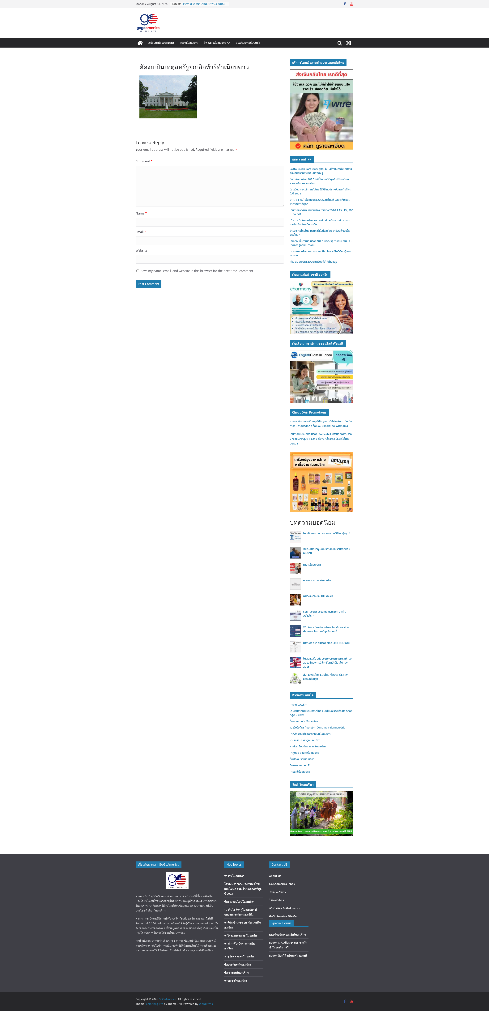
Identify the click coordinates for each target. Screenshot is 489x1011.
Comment (144, 161)
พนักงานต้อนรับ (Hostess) (318, 596)
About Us (275, 876)
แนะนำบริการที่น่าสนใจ (248, 43)
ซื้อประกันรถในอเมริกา (302, 759)
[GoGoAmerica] (140, 43)
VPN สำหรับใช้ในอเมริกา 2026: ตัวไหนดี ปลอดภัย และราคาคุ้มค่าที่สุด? (203, 6)
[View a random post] (348, 43)
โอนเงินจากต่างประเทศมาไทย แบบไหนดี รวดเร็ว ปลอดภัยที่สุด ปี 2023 (243, 888)
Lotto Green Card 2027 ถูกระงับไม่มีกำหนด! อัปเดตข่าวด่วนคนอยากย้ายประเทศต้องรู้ (321, 171)
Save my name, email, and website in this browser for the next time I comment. (197, 271)
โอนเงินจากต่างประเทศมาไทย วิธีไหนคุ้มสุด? (327, 533)
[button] (228, 43)
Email (141, 232)
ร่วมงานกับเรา (277, 892)
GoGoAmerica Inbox (282, 884)
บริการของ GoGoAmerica (284, 908)
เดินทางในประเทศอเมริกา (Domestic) (310, 434)
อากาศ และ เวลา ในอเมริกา (317, 580)
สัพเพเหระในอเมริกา (215, 43)
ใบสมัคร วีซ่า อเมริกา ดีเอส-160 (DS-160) (326, 643)
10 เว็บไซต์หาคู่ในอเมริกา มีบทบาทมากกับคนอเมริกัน (317, 728)
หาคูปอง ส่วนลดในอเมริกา (304, 753)
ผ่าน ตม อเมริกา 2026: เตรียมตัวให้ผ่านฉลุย (313, 262)
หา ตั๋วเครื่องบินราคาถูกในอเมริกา (308, 747)
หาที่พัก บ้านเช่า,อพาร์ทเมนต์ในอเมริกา (310, 734)
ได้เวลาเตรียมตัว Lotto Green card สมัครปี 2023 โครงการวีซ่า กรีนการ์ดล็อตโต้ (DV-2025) (327, 663)
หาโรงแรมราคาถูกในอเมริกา (305, 740)
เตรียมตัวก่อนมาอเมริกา (161, 43)
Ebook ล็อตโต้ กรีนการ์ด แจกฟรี (288, 955)
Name (141, 213)
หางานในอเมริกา (189, 43)
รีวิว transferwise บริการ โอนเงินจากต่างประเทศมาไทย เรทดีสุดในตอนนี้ (326, 629)
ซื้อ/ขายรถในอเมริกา (301, 765)
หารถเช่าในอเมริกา (300, 772)
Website (141, 250)
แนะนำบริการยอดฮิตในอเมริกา (287, 934)
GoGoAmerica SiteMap (283, 916)
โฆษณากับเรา (277, 900)
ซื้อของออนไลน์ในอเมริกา (304, 721)
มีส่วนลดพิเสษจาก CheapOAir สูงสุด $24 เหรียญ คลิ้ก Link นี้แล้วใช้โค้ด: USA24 (321, 439)
